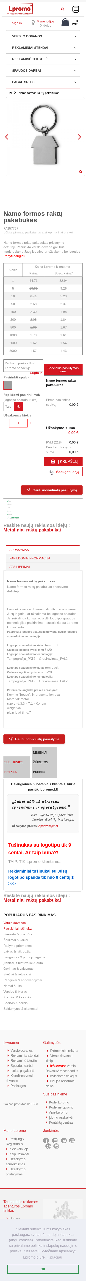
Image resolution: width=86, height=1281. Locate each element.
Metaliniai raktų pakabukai (32, 529)
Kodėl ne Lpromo (61, 1107)
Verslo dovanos (14, 923)
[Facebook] (46, 1140)
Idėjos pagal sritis (23, 1071)
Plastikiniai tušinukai (17, 928)
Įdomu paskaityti (60, 1117)
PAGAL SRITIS (23, 82)
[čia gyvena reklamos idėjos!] (20, 5)
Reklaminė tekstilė (24, 1060)
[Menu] (75, 9)
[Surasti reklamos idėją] (62, 8)
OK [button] (43, 1269)
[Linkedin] (55, 1140)
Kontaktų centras (61, 1122)
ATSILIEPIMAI (19, 567)
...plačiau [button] (54, 1257)
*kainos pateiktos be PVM (20, 1104)
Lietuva (14, 1219)
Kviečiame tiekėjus (63, 1076)
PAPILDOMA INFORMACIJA (29, 558)
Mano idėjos (45, 21)
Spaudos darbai (22, 1066)
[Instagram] (56, 1146)
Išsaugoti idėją (67, 472)
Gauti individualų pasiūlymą (55, 490)
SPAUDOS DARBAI (26, 70)
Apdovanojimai (48, 826)
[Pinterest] (48, 1146)
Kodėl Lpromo (59, 1102)
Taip (8, 406)
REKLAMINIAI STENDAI (30, 47)
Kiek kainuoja (18, 1149)
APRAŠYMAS (19, 550)
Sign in (17, 23)
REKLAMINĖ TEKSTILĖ (30, 59)
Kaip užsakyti (19, 1154)
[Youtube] (72, 1140)
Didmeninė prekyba (64, 1051)
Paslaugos (18, 1086)
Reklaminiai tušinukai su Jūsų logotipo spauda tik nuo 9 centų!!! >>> (41, 877)
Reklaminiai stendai (24, 1055)
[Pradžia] (10, 92)
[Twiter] (64, 1140)
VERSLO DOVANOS (27, 36)
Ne (19, 406)
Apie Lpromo (58, 1112)
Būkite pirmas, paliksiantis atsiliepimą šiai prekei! (38, 232)
